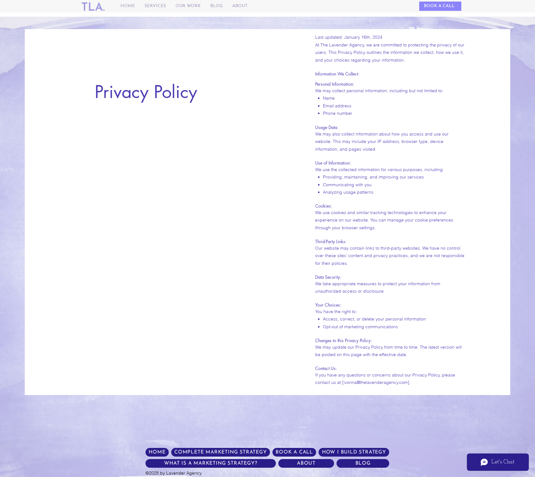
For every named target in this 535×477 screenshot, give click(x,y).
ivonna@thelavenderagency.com (376, 382)
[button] (155, 6)
